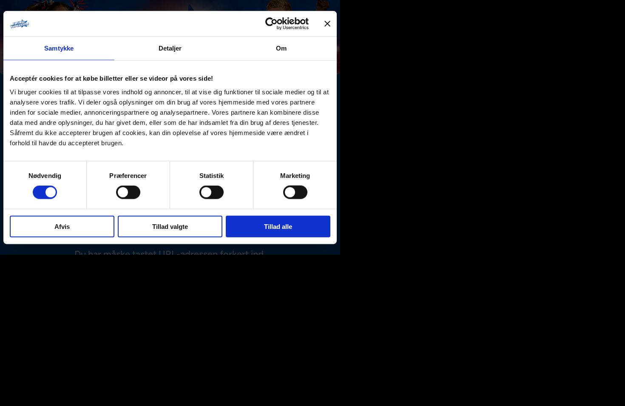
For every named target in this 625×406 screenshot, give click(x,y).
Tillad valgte (170, 226)
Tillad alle (278, 226)
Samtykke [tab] (59, 48)
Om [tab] (281, 48)
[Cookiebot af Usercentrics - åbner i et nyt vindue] (271, 23)
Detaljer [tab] (170, 48)
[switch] (128, 192)
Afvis (62, 226)
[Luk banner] (327, 24)
